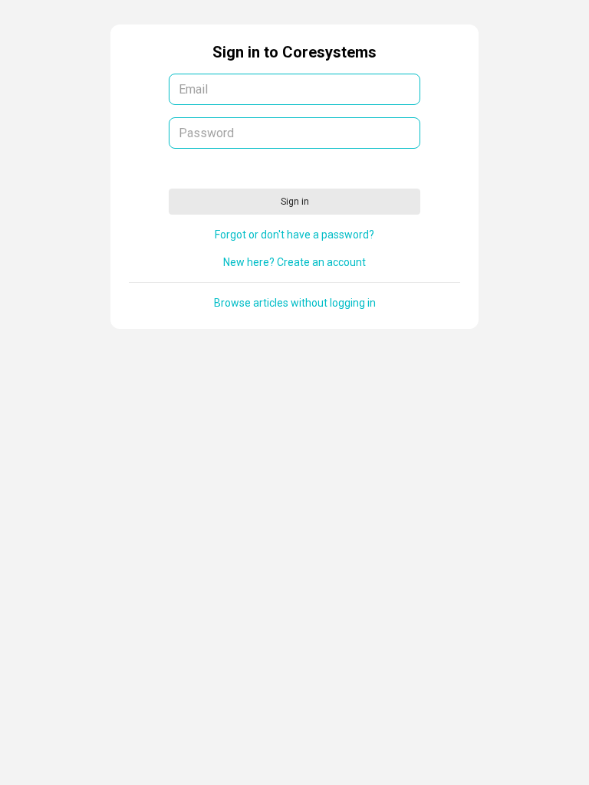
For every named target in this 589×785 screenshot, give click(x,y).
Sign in (295, 201)
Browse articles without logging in (295, 303)
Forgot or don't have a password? (294, 234)
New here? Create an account (294, 262)
